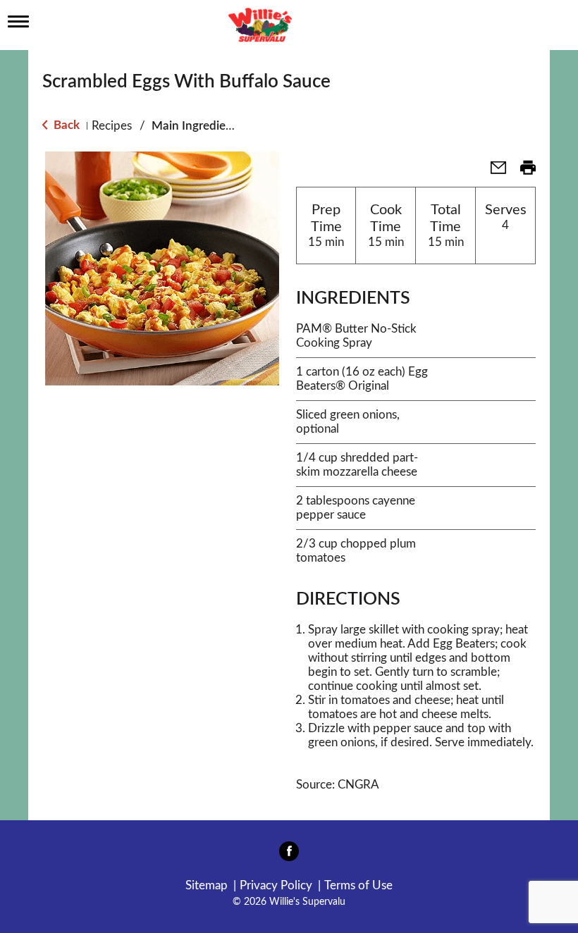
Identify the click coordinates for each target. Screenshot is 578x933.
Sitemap (206, 885)
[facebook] (289, 855)
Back (65, 125)
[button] (492, 172)
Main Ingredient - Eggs (211, 126)
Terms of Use (358, 885)
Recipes (112, 126)
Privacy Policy (276, 885)
